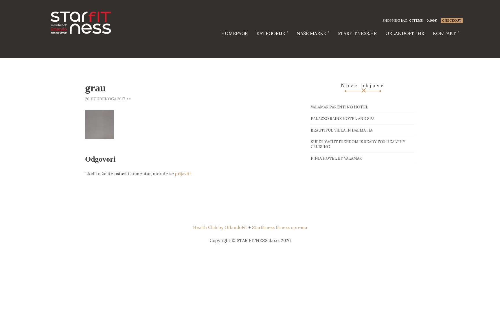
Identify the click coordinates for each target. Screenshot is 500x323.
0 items (416, 21)
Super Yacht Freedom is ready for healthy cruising (358, 144)
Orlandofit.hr (404, 33)
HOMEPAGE (234, 33)
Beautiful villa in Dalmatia (341, 130)
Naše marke (311, 33)
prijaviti (183, 173)
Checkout (451, 21)
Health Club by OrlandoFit (220, 227)
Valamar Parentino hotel (339, 107)
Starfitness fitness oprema (279, 227)
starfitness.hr (357, 33)
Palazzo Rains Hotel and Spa (342, 118)
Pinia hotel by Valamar (336, 158)
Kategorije (270, 33)
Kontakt (444, 33)
